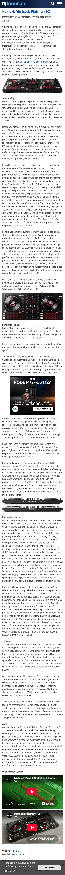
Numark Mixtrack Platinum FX (26, 11)
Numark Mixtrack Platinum (35, 61)
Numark (15, 850)
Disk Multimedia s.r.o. (21, 854)
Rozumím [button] (49, 867)
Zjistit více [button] (10, 870)
